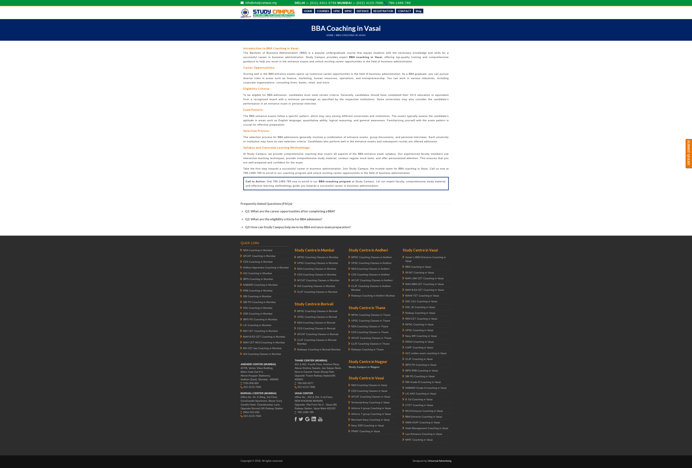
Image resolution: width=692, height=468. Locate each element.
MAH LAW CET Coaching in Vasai (424, 278)
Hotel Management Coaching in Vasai (426, 428)
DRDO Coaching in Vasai (419, 341)
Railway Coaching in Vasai (420, 312)
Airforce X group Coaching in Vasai (371, 408)
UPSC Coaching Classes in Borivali (317, 316)
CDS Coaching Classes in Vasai (369, 390)
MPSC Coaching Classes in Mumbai (317, 257)
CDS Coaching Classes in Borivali (316, 328)
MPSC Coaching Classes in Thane (371, 314)
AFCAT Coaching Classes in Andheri (372, 280)
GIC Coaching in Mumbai (257, 273)
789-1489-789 (399, 3)
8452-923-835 (251, 412)
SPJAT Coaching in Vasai (419, 272)
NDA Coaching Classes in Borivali (316, 322)
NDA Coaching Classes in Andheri (370, 268)
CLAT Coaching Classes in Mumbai (317, 291)
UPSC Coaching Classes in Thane (370, 320)
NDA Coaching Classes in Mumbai (316, 268)
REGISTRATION (383, 11)
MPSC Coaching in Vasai (419, 324)
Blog (419, 11)
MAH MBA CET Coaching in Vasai (424, 284)
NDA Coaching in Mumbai (257, 250)
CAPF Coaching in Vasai (419, 347)
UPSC (336, 11)
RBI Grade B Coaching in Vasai (423, 382)
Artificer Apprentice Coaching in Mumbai (266, 267)
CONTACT (404, 11)
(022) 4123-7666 (370, 3)
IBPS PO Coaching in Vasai (420, 364)
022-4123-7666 (252, 386)
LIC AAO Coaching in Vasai (420, 393)
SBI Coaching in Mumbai (257, 296)
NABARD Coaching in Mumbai (260, 284)
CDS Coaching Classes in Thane (370, 332)
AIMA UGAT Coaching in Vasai (422, 422)
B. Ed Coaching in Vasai (418, 399)
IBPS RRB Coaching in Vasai (421, 370)
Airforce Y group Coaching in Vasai (371, 414)
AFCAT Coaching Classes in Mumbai (318, 280)
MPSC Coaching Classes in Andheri (371, 257)
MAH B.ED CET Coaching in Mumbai (264, 336)
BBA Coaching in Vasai (418, 266)
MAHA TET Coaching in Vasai (422, 295)
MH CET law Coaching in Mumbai (262, 348)
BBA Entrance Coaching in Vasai (423, 416)
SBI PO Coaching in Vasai (420, 376)
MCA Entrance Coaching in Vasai (424, 410)
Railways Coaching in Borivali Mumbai (318, 349)
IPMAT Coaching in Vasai (365, 431)
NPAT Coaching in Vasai (419, 439)
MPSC (348, 11)
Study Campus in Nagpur (364, 367)
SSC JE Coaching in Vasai (420, 307)
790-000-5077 (305, 383)
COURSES (323, 11)
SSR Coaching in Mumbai (257, 313)
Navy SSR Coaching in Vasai (367, 425)
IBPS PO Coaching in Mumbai (260, 319)
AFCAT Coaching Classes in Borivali (317, 334)
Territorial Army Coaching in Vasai (370, 402)
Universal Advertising (439, 460)
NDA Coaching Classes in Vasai (369, 385)
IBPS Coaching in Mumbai (258, 279)
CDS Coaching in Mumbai (257, 261)
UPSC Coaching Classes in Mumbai (317, 263)
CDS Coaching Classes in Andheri (370, 274)
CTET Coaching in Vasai (419, 405)
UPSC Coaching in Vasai (419, 330)
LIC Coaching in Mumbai (257, 325)
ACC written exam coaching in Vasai (425, 353)
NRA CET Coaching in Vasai (421, 318)
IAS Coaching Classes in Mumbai (262, 354)
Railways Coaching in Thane (367, 349)
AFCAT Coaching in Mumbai (259, 256)
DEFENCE (363, 11)
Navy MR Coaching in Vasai (421, 336)
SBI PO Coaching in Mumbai (259, 302)
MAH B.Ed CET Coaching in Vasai (424, 289)
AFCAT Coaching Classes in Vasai (370, 396)
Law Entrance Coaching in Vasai (423, 434)
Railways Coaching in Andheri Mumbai (373, 295)
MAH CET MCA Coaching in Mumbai (264, 342)
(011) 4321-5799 (323, 3)
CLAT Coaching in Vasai (419, 359)
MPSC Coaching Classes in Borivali (317, 311)
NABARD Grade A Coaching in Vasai (426, 387)
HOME (308, 11)
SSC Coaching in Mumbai (257, 307)
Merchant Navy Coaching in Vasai (370, 419)
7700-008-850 (251, 383)
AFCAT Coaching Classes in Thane (371, 337)
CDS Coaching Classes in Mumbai (316, 274)
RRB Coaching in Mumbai (257, 290)
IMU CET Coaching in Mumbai (260, 330)
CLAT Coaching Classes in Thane (370, 343)
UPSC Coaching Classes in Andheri (371, 263)
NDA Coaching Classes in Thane (369, 326)
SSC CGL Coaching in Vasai (421, 301)
